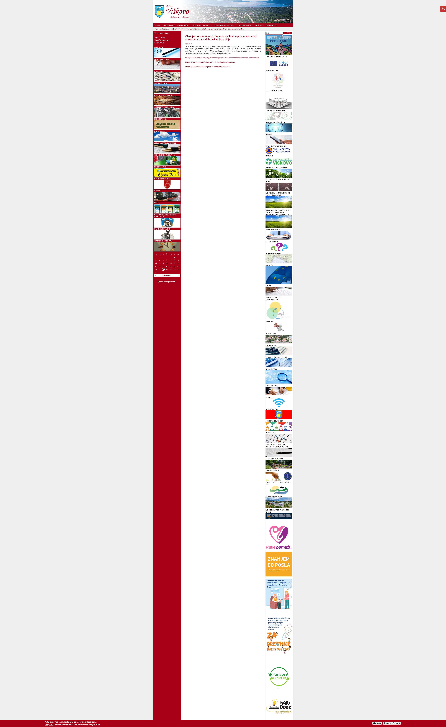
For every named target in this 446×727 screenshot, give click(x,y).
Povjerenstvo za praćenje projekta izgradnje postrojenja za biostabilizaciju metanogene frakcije (279, 212)
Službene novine (271, 345)
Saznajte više (49, 725)
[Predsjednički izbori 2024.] (279, 108)
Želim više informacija (392, 723)
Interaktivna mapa (160, 83)
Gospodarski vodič (160, 167)
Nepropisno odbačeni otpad (163, 241)
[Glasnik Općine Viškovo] (167, 188)
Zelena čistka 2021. (160, 119)
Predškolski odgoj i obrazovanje (223, 25)
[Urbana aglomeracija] (279, 263)
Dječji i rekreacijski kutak (275, 459)
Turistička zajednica (161, 40)
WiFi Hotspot (270, 397)
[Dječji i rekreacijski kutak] (279, 468)
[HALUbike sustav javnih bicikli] (167, 116)
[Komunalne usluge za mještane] (279, 177)
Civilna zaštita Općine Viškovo (276, 146)
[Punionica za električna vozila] (167, 164)
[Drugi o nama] (167, 80)
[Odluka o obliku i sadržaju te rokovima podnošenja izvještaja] (279, 456)
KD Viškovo (269, 156)
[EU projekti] (279, 283)
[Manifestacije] (279, 442)
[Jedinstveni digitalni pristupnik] (279, 68)
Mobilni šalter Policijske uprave (165, 143)
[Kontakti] (279, 143)
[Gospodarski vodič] (167, 176)
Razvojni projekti (272, 385)
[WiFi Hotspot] (279, 407)
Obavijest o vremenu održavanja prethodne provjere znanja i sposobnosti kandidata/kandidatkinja (222, 58)
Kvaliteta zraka (159, 131)
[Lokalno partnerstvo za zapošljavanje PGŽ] (279, 319)
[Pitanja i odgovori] (279, 251)
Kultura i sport (270, 25)
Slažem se (377, 723)
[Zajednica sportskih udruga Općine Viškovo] (279, 190)
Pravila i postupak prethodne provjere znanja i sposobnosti (207, 67)
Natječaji (174, 29)
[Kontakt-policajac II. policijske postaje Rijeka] (167, 226)
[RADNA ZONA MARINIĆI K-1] (279, 507)
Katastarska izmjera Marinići (276, 110)
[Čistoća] (167, 212)
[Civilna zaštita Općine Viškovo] (279, 153)
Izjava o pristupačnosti (165, 282)
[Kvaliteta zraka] (167, 140)
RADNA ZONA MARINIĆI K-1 (274, 496)
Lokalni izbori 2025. (272, 71)
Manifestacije (270, 433)
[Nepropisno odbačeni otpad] (167, 250)
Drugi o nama (158, 71)
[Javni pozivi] (279, 331)
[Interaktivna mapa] (167, 92)
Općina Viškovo (167, 25)
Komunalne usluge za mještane (276, 168)
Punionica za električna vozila (164, 155)
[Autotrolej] (167, 200)
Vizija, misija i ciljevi (161, 33)
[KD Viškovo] (279, 165)
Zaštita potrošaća (272, 470)
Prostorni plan (271, 333)
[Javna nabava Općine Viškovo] (279, 132)
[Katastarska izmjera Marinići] (279, 120)
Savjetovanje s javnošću (274, 421)
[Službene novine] (279, 355)
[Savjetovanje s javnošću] (279, 430)
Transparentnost (272, 369)
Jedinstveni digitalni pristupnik (276, 56)
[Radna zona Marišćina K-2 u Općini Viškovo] (279, 519)
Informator (258, 25)
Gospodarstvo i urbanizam (200, 25)
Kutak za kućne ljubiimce (162, 229)
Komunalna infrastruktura (163, 95)
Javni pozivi (269, 322)
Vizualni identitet (272, 409)
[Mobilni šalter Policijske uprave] (167, 152)
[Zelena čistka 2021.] (167, 128)
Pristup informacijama (273, 229)
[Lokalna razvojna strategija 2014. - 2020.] (279, 494)
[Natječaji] (279, 295)
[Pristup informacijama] (279, 239)
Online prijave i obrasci (162, 59)
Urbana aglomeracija (273, 253)
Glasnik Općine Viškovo (162, 179)
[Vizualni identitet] (279, 418)
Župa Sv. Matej (159, 37)
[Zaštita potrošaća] (279, 480)
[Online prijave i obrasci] (167, 68)
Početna (157, 25)
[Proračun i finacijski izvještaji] (279, 367)
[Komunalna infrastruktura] (167, 104)
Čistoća (156, 203)
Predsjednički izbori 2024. (274, 91)
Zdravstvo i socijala (244, 25)
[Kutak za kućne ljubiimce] (167, 238)
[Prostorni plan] (279, 343)
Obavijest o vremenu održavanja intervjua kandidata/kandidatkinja (210, 62)
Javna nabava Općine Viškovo (275, 122)
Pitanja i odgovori (272, 241)
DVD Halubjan (159, 43)
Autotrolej (158, 191)
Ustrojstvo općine (182, 25)
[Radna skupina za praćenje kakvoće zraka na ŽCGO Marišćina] (279, 208)
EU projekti (269, 265)
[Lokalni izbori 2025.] (279, 88)
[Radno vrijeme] (167, 56)
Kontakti (269, 134)
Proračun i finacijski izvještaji (276, 357)
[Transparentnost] (279, 383)
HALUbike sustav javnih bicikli (164, 107)
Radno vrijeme (159, 47)
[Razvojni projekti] (279, 395)
